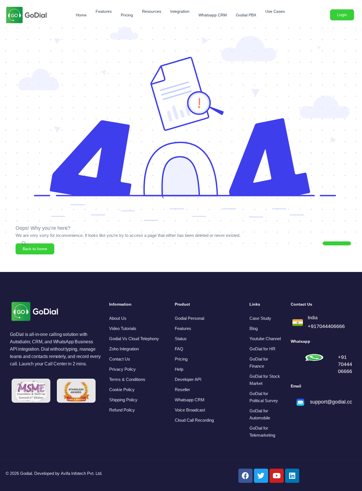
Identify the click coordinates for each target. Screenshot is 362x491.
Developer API (188, 379)
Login (342, 14)
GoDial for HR (262, 348)
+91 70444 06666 (345, 364)
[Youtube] (277, 476)
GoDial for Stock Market (264, 380)
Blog (253, 328)
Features (183, 328)
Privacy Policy (122, 369)
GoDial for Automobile (259, 414)
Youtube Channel (265, 338)
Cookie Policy (122, 389)
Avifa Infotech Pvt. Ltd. (81, 473)
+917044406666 (326, 326)
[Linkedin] (292, 476)
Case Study (260, 318)
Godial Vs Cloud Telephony (134, 338)
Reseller (182, 389)
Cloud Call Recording (194, 420)
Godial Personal (189, 318)
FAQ (179, 348)
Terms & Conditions (127, 379)
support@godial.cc (331, 402)
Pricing (181, 359)
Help (179, 369)
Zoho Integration (124, 348)
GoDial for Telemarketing (262, 432)
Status (181, 338)
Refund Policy (122, 410)
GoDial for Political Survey (263, 397)
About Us (117, 318)
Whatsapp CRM (189, 399)
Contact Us (119, 359)
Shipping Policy (123, 399)
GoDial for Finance (258, 362)
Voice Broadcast (190, 410)
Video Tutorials (122, 328)
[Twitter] (261, 476)
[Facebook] (245, 476)
